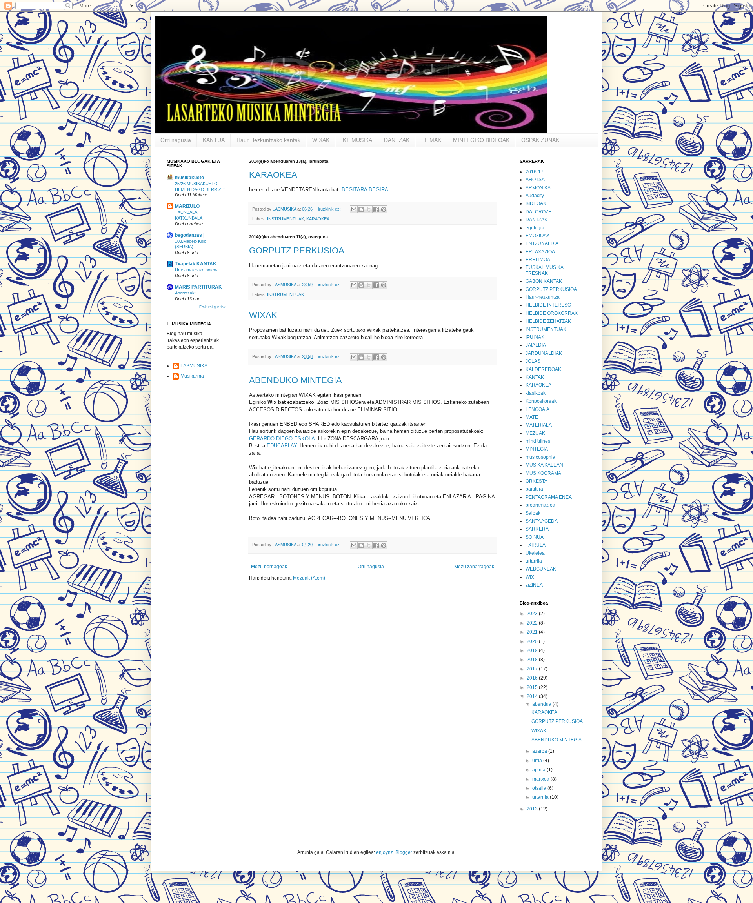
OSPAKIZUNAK (540, 140)
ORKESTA (536, 481)
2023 (533, 613)
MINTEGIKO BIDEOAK (481, 140)
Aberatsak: (185, 293)
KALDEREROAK (543, 369)
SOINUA (535, 537)
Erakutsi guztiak (212, 307)
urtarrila (534, 561)
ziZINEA (534, 585)
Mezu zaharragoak (474, 566)
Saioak (533, 513)
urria (537, 760)
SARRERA (537, 529)
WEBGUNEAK (541, 569)
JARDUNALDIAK (544, 353)
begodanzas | (189, 235)
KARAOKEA (273, 175)
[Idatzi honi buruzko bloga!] (361, 209)
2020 (533, 641)
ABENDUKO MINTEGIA (295, 380)
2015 (533, 687)
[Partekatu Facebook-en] (376, 209)
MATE (532, 417)
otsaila (539, 788)
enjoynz (384, 852)
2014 (533, 696)
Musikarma (192, 376)
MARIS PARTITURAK (198, 287)
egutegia (535, 228)
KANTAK (535, 377)
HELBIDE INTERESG (548, 305)
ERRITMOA (538, 259)
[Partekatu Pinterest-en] (383, 209)
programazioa (540, 505)
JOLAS (533, 361)
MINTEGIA (537, 449)
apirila (539, 769)
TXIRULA (536, 545)
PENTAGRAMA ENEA (549, 497)
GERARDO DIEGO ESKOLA (282, 439)
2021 (533, 632)
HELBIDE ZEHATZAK (548, 321)
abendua (542, 704)
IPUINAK (535, 337)
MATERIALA (539, 425)
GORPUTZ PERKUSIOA (296, 250)
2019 (533, 650)
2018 (533, 659)
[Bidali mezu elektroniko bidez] (354, 209)
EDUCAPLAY (281, 446)
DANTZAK (396, 140)
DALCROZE (538, 211)
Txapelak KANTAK (195, 264)
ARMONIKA (538, 188)
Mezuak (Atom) (309, 578)
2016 (533, 678)
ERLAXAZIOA (540, 251)
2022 (533, 623)
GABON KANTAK (544, 281)
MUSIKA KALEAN (544, 465)
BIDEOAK (536, 203)
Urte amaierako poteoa (196, 269)
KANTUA (214, 140)
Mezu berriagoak (269, 566)
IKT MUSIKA (356, 140)
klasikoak (536, 393)
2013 (533, 809)
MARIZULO (187, 206)
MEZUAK (535, 433)
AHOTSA (535, 179)
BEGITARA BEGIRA (365, 190)
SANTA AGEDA (542, 521)
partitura (534, 489)
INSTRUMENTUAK (285, 218)
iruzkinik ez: (330, 209)
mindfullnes (538, 441)
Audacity (535, 195)
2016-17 (535, 171)
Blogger (403, 852)
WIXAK (320, 140)
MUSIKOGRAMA (543, 473)
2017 (533, 669)
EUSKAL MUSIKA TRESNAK (544, 270)
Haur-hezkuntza (543, 297)
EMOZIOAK (538, 235)
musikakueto (189, 177)
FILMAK (431, 140)
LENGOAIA (537, 409)
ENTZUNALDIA (542, 243)
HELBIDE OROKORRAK (552, 313)
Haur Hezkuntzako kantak (268, 140)
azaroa (540, 751)
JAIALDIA (536, 345)
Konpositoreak (541, 401)
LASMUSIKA (193, 366)
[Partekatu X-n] (369, 209)
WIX (530, 577)
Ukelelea (535, 553)
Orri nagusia (175, 140)
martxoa (541, 779)
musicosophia (540, 457)
